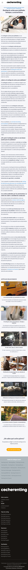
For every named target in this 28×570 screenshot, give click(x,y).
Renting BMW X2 (5, 473)
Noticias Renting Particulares (10, 7)
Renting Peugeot (5, 467)
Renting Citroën (20, 462)
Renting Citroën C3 (15, 473)
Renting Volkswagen (6, 470)
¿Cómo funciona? (5, 506)
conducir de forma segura (18, 200)
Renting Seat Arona (16, 475)
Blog (2, 501)
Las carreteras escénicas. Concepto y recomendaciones (14, 422)
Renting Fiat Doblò (6, 475)
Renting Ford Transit (6, 478)
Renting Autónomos (5, 518)
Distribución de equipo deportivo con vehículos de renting (14, 372)
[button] (2, 2)
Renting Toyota (21, 467)
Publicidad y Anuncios (6, 563)
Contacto (3, 507)
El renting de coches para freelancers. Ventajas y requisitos (14, 322)
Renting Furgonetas (5, 520)
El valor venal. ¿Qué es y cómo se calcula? (14, 347)
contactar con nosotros (13, 269)
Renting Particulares (6, 514)
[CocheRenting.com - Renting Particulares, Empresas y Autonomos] (14, 2)
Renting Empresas (5, 516)
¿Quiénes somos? (5, 499)
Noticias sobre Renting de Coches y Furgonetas (15, 8)
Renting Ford (11, 465)
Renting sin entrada (5, 524)
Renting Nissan (19, 465)
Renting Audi (4, 462)
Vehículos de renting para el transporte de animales (14, 397)
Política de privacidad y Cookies (19, 563)
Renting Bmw (12, 462)
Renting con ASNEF (5, 522)
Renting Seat (14, 467)
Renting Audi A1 (16, 470)
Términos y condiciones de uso (14, 564)
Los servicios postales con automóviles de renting (14, 297)
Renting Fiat (4, 465)
